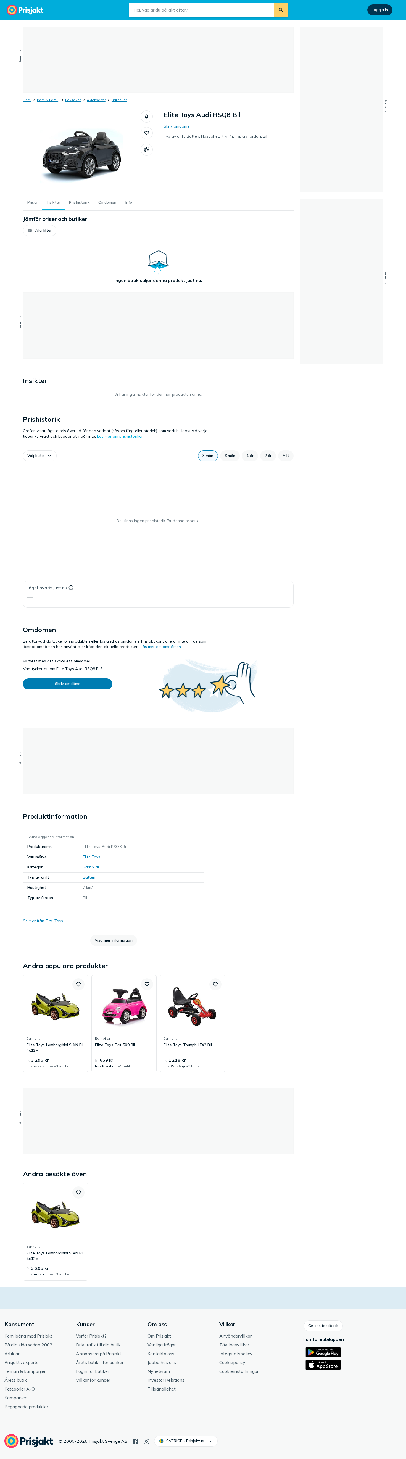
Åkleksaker (96, 100)
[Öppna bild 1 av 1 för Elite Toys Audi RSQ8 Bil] (82, 151)
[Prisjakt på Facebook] (135, 1441)
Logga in (380, 9)
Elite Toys (91, 856)
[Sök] (281, 10)
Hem (27, 100)
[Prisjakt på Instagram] (146, 1441)
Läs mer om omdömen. (161, 646)
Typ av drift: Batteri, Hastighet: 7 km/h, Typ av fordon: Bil (215, 136)
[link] (55, 1023)
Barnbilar (119, 100)
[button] (147, 116)
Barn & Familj (48, 100)
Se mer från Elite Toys (43, 920)
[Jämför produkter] (147, 150)
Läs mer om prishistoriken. (121, 436)
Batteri (89, 877)
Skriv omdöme (177, 126)
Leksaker (73, 100)
